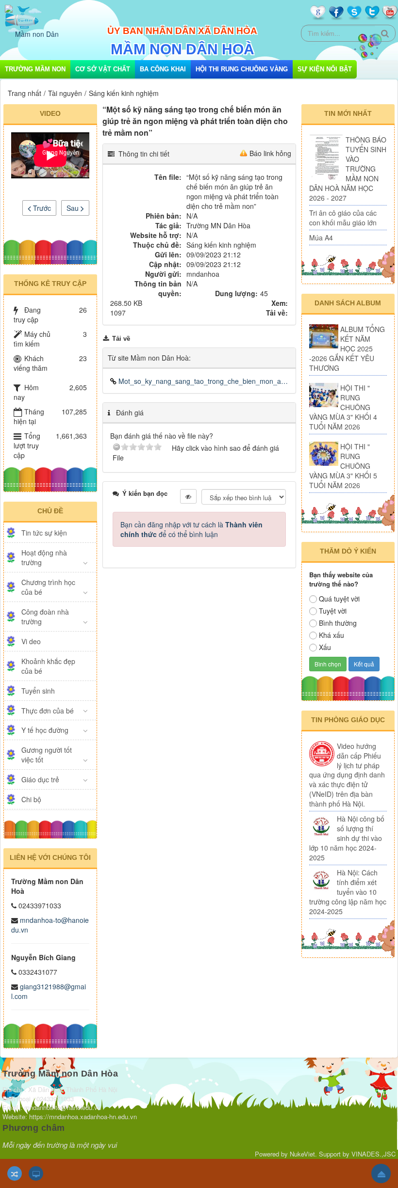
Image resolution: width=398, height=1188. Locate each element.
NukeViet (302, 1153)
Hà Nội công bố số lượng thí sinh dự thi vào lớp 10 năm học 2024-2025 (346, 838)
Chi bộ (31, 799)
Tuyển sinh (38, 691)
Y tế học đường (44, 730)
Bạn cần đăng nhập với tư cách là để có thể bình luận (191, 529)
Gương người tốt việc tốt (46, 754)
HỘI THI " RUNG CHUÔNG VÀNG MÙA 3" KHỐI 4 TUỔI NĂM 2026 (343, 407)
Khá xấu (331, 635)
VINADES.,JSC (373, 1153)
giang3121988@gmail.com (48, 991)
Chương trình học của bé (48, 587)
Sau (73, 208)
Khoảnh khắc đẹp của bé (48, 666)
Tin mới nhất (348, 113)
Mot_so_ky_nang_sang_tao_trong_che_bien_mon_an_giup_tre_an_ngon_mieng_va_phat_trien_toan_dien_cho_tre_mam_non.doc (202, 381)
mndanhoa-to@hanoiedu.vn (50, 925)
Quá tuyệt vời (339, 598)
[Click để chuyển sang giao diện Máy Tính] (36, 1173)
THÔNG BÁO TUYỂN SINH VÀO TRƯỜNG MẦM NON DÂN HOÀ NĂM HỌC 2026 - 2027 (347, 169)
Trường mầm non (35, 69)
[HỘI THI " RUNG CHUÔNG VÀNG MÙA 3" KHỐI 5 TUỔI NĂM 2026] (323, 454)
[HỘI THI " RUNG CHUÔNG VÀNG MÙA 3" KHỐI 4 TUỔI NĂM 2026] (323, 395)
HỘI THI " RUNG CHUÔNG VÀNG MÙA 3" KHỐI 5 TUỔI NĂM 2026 (343, 466)
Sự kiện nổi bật (325, 69)
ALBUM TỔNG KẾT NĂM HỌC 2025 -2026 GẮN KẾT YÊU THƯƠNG (347, 348)
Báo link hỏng (270, 153)
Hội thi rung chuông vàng (242, 69)
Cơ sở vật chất (102, 69)
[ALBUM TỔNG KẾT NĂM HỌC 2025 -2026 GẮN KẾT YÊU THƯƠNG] (323, 336)
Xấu (325, 647)
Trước (41, 208)
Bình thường (338, 623)
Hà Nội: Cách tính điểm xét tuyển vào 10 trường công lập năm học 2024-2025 (347, 892)
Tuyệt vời (333, 611)
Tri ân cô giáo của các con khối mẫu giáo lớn (343, 217)
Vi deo (31, 641)
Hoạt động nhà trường (44, 557)
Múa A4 (321, 237)
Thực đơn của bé (47, 710)
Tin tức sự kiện (44, 533)
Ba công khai (163, 69)
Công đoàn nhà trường (45, 616)
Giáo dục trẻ (40, 779)
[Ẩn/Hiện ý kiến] (188, 496)
